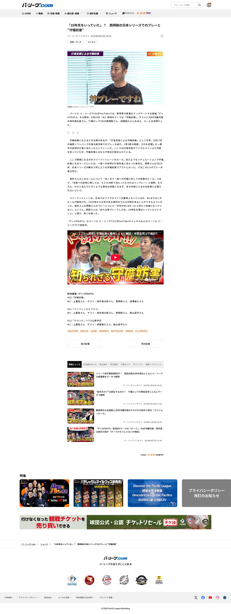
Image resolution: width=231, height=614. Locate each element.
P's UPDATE (141, 330)
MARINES (104, 330)
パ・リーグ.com (28, 544)
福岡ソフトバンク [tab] (153, 364)
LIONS (94, 330)
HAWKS (129, 330)
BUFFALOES (117, 330)
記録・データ (75, 42)
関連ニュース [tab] (74, 364)
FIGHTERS (72, 330)
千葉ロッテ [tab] (125, 364)
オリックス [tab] (138, 364)
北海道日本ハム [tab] (90, 364)
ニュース (44, 544)
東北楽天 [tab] (103, 364)
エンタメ (91, 42)
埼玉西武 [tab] (114, 364)
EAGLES (84, 330)
